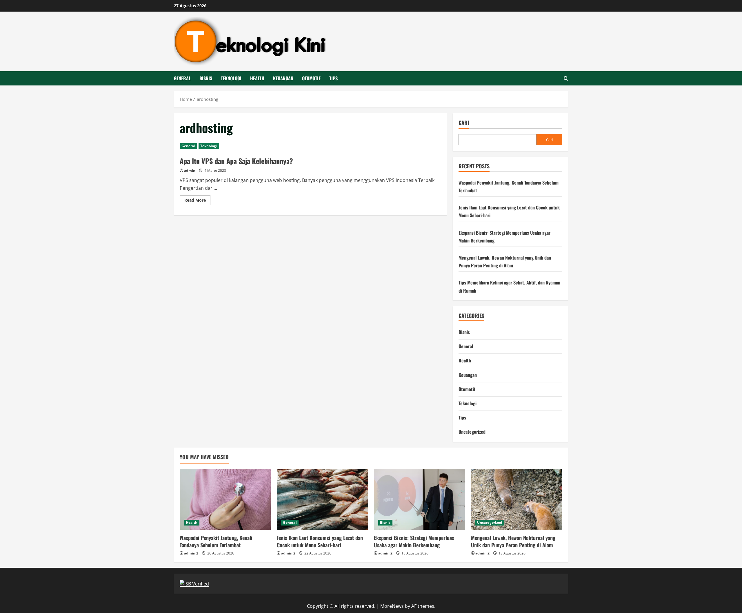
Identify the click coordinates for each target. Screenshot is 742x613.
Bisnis (205, 78)
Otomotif (311, 78)
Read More (197, 201)
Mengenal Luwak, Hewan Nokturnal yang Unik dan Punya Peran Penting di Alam (513, 541)
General (182, 78)
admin (189, 170)
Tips (333, 78)
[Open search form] (566, 78)
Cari (464, 122)
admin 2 (191, 553)
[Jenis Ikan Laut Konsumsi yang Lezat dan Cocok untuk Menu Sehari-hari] (322, 499)
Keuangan (283, 78)
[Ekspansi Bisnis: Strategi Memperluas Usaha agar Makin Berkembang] (419, 499)
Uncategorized (472, 431)
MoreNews (392, 606)
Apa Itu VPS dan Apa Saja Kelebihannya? (236, 161)
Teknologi (231, 78)
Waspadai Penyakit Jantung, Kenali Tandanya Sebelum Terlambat (216, 541)
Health (257, 78)
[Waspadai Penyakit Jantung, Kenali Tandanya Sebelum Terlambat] (225, 499)
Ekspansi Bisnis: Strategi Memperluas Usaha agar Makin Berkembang (414, 541)
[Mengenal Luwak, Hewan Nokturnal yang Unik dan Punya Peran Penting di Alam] (516, 499)
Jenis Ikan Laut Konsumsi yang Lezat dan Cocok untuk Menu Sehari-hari (320, 541)
